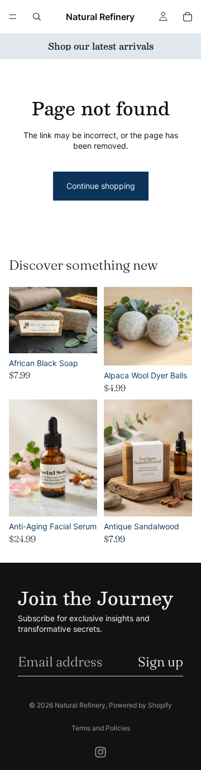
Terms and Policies (100, 728)
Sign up (160, 662)
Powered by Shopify (140, 705)
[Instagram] (100, 752)
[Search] (37, 16)
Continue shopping (100, 186)
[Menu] (13, 17)
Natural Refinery (80, 705)
